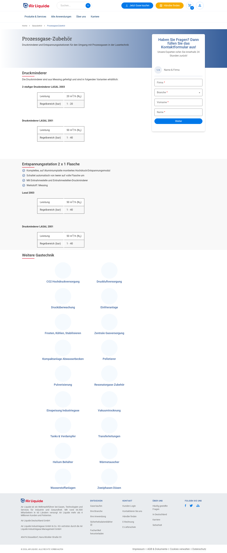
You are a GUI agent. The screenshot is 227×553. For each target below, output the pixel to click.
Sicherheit (157, 525)
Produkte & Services (35, 16)
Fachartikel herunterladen (97, 532)
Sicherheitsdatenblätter (101, 522)
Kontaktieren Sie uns (132, 511)
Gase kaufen (96, 506)
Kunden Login (129, 506)
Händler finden (129, 516)
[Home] (32, 500)
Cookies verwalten (180, 549)
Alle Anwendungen (61, 16)
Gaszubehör (37, 26)
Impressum (138, 549)
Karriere (95, 16)
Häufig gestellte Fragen (160, 507)
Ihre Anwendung (98, 516)
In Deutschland (160, 514)
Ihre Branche (96, 511)
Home (24, 26)
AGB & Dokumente (157, 549)
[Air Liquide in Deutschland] (36, 5)
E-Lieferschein (129, 527)
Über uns (81, 16)
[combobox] (74, 5)
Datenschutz (199, 549)
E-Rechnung (128, 522)
